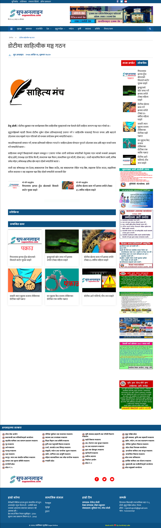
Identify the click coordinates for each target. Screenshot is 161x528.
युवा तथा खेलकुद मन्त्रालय (94, 449)
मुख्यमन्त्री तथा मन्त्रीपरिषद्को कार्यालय (139, 464)
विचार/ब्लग (108, 29)
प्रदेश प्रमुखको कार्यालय (133, 467)
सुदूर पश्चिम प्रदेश (131, 434)
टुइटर (47, 511)
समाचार (29, 29)
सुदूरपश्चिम (59, 29)
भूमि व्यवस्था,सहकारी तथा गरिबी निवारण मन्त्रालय (98, 435)
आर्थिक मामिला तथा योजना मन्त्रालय (138, 461)
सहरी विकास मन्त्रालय (93, 439)
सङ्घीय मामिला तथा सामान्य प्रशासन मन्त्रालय (21, 440)
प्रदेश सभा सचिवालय (132, 457)
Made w (108, 525)
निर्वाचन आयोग (90, 459)
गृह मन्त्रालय (9, 444)
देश (48, 29)
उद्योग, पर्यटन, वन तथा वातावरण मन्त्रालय (139, 440)
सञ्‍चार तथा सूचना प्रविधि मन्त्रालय (17, 461)
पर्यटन (71, 29)
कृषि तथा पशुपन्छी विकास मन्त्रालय (57, 444)
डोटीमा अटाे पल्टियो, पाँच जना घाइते (99, 296)
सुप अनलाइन (18, 55)
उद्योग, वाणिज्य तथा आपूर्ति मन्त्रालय (57, 454)
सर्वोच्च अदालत (90, 456)
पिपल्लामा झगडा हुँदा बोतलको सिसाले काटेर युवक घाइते (22, 258)
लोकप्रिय (142, 63)
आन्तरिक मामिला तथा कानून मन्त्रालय (138, 450)
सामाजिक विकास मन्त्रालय (135, 454)
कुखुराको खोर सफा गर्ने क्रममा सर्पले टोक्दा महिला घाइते (59, 258)
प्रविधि (97, 29)
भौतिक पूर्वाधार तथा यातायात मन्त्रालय (58, 434)
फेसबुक (48, 503)
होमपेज (11, 37)
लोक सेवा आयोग (11, 434)
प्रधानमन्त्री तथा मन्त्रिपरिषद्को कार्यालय (19, 437)
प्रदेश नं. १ (88, 463)
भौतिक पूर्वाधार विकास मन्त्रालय (136, 444)
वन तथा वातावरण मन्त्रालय (94, 446)
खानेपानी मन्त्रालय (91, 453)
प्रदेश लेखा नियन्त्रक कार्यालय (136, 447)
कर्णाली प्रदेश (10, 464)
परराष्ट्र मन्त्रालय (10, 450)
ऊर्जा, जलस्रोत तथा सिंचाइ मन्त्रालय (57, 447)
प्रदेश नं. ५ (8, 467)
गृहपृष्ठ (19, 29)
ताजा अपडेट (129, 63)
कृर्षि (79, 29)
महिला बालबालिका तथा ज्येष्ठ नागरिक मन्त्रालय (62, 457)
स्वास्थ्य (88, 29)
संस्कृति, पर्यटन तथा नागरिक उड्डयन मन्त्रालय (60, 450)
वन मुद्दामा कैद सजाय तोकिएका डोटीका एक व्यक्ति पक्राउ (60, 297)
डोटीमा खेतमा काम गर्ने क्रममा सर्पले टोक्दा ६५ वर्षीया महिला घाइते (98, 258)
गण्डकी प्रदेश (49, 461)
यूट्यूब (47, 507)
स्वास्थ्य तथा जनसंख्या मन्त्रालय (56, 437)
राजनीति (39, 29)
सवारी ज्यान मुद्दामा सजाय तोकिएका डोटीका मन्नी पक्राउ (25, 297)
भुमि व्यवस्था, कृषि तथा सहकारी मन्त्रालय (139, 437)
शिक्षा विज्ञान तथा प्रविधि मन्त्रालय (57, 440)
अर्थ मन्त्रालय (9, 447)
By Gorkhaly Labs (123, 525)
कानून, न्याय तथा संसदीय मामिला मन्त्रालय (20, 457)
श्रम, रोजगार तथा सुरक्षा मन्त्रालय (96, 443)
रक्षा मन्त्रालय (9, 454)
